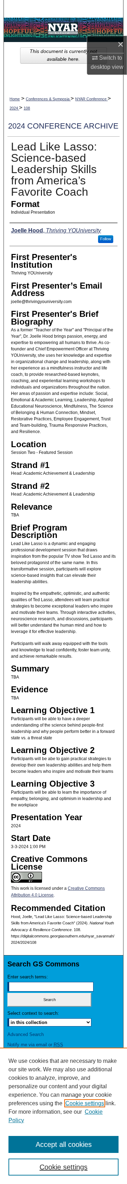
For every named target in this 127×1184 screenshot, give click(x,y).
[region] (63, 1116)
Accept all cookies (64, 1144)
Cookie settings (84, 1103)
